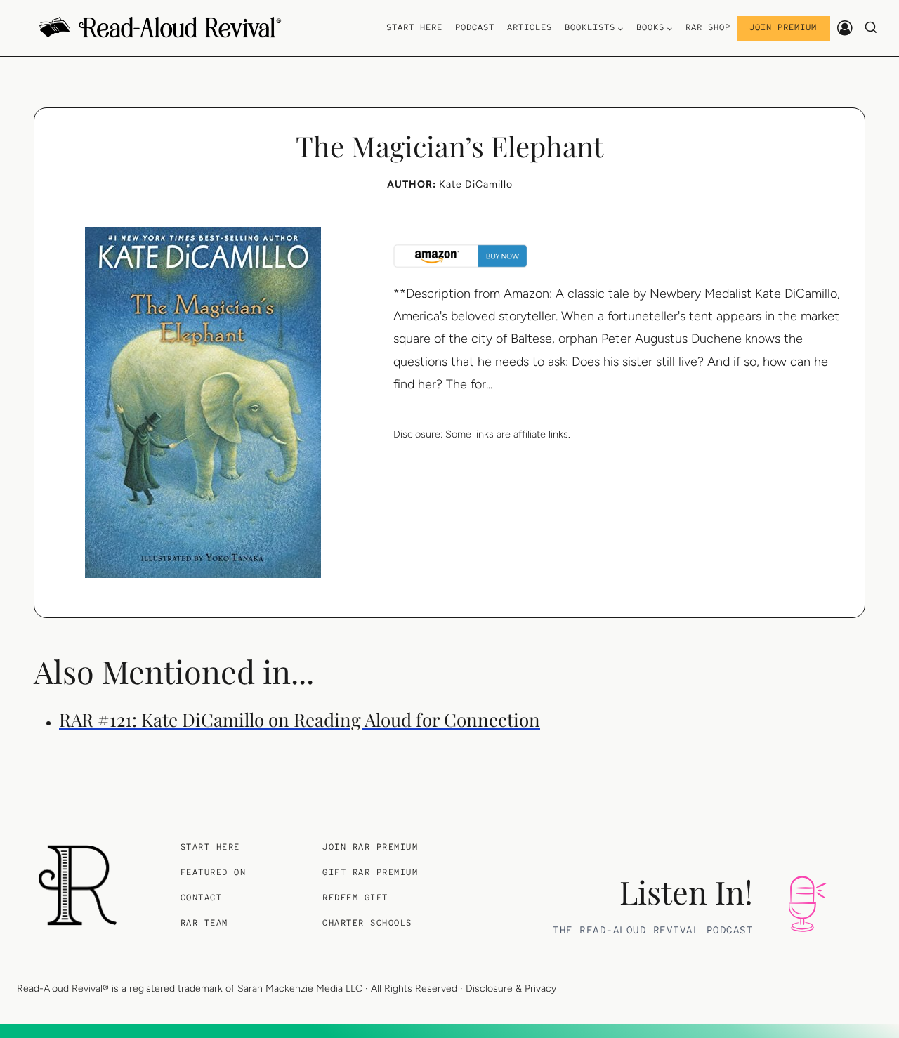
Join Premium (783, 27)
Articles (529, 27)
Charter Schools (367, 922)
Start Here (414, 27)
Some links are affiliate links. (507, 434)
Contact (202, 897)
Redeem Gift (355, 897)
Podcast (474, 27)
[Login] (845, 28)
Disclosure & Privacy (511, 988)
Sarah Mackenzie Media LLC (299, 988)
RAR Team (204, 922)
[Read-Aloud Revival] (78, 885)
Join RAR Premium (370, 847)
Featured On (214, 872)
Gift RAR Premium (370, 872)
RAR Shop (707, 27)
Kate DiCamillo (476, 184)
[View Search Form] (871, 28)
